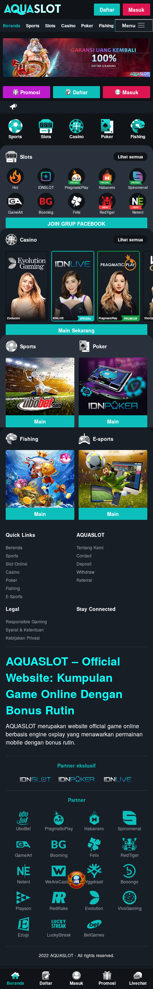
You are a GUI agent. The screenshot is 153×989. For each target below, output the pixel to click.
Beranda (11, 25)
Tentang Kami (90, 547)
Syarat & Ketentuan (25, 629)
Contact (83, 555)
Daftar (107, 9)
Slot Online (16, 564)
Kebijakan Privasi (23, 638)
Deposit (83, 564)
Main (40, 421)
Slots (50, 25)
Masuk (136, 9)
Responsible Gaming (26, 621)
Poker (87, 25)
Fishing (106, 25)
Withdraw (85, 572)
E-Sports (14, 596)
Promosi (29, 92)
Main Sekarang (76, 330)
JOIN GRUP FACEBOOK (76, 223)
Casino (68, 25)
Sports (32, 25)
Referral (84, 580)
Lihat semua (130, 156)
